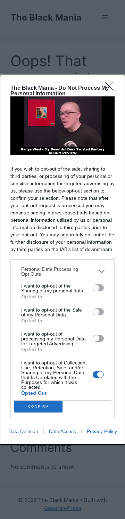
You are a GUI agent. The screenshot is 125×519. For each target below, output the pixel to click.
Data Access (62, 431)
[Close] (111, 88)
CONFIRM (38, 406)
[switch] (98, 287)
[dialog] (62, 260)
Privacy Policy (102, 431)
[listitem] (62, 271)
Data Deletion (23, 431)
